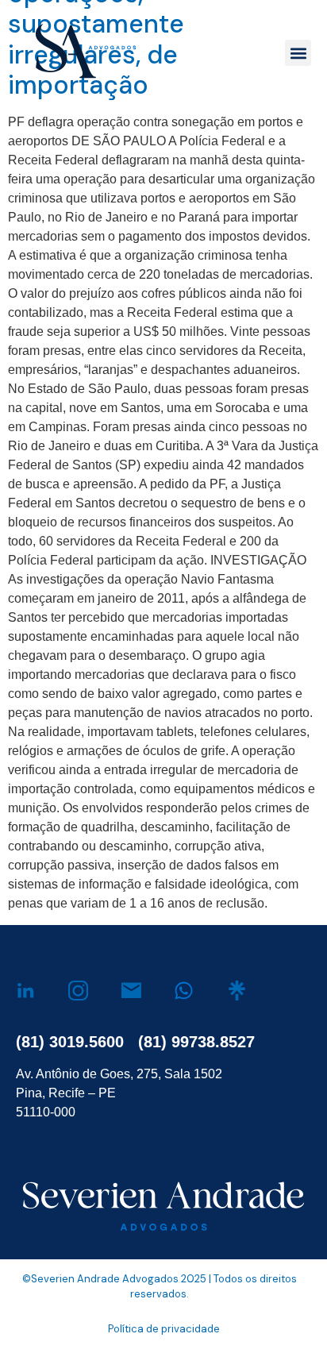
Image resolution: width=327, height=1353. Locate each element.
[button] (298, 53)
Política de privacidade (164, 1329)
